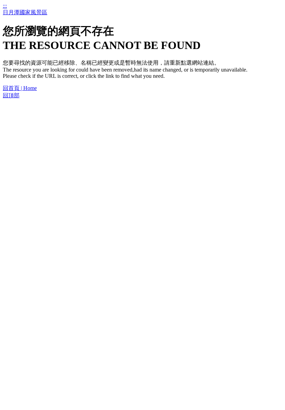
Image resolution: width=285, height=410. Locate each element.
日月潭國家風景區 (25, 12)
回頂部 (11, 95)
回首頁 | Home (20, 88)
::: (5, 6)
